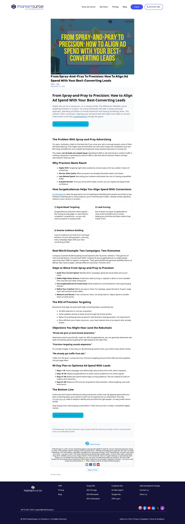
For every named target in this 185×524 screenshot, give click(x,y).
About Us (123, 519)
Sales (52, 84)
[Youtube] (98, 464)
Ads (58, 84)
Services (104, 7)
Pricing (115, 7)
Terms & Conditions (157, 519)
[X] (90, 464)
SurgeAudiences (80, 116)
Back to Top (92, 470)
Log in (137, 7)
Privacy (136, 519)
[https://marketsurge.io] (27, 7)
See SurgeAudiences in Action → (68, 415)
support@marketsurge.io (44, 510)
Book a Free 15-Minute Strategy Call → (70, 124)
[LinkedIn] (94, 464)
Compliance (144, 519)
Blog (125, 7)
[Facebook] (87, 464)
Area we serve (88, 7)
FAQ (130, 519)
